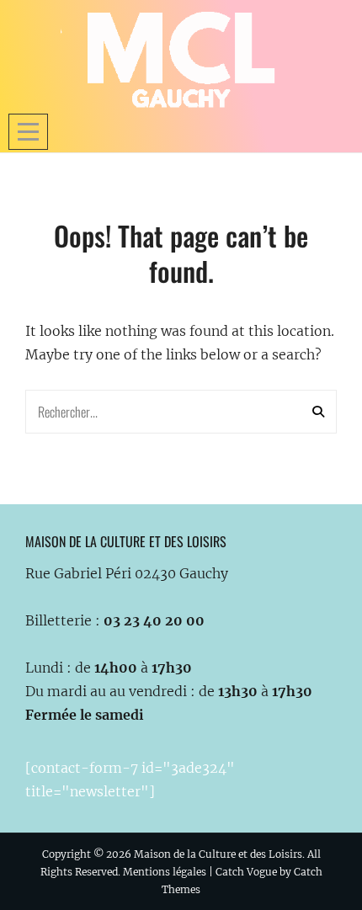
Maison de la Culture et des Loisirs (218, 854)
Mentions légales (164, 871)
